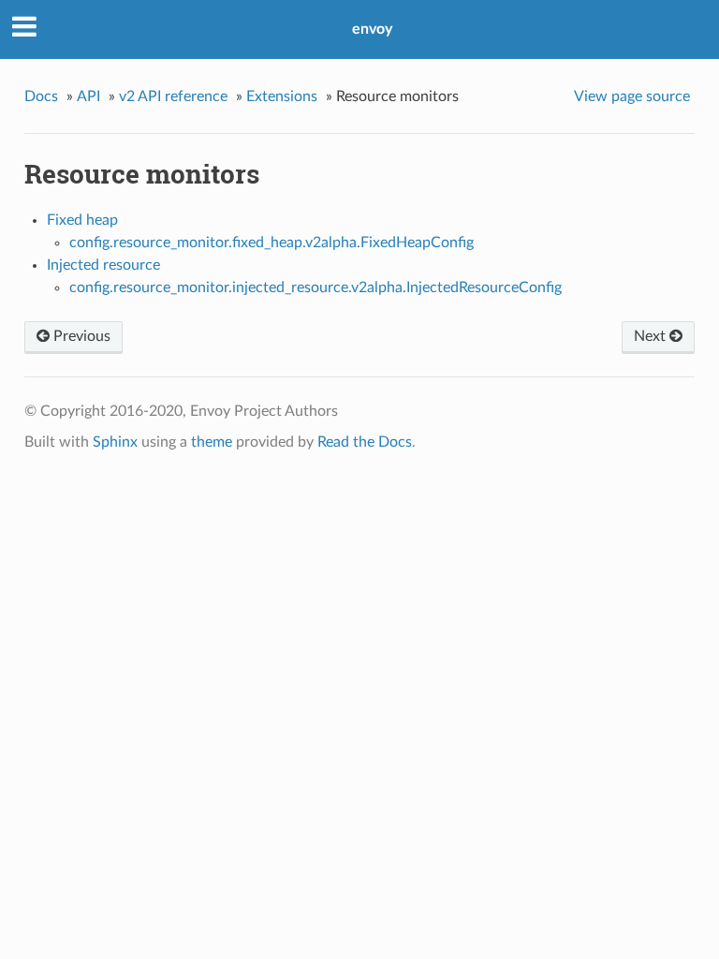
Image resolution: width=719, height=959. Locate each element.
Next (651, 336)
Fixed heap (82, 220)
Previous (80, 336)
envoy (372, 29)
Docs (41, 96)
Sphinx (115, 442)
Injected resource (103, 265)
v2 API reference (173, 96)
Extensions (281, 96)
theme (211, 442)
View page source (632, 96)
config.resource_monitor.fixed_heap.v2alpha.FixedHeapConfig (271, 242)
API (88, 96)
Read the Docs (364, 442)
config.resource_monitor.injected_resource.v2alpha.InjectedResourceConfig (315, 287)
